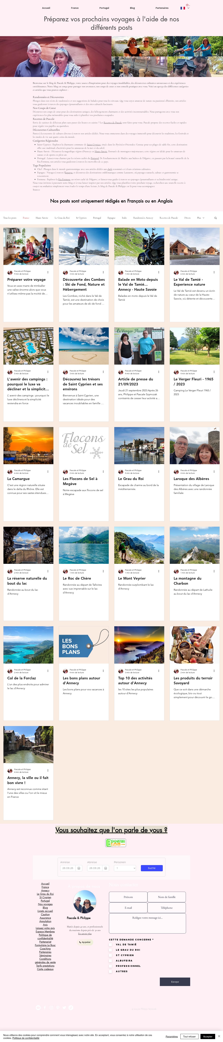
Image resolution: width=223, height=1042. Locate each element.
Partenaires (45, 952)
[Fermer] (219, 1036)
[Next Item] (217, 56)
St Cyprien (81, 217)
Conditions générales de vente (45, 960)
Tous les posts (9, 217)
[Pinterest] (57, 1007)
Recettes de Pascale (113, 122)
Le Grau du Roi (62, 217)
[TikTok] (70, 1007)
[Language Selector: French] (184, 8)
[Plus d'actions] (49, 272)
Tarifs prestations (45, 965)
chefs (109, 169)
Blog (45, 907)
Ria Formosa (64, 179)
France (26, 217)
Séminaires (45, 955)
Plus (199, 217)
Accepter (207, 1036)
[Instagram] (51, 1007)
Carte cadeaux (45, 969)
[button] (215, 218)
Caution (45, 914)
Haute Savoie (42, 217)
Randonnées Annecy (143, 217)
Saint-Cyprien (94, 144)
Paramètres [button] (172, 1036)
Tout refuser (189, 1036)
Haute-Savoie (101, 151)
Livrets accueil (45, 911)
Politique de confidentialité (25, 1038)
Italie (124, 217)
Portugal (95, 158)
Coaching (45, 948)
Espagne (69, 172)
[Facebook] (44, 1007)
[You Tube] (38, 1007)
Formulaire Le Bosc (45, 945)
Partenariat (45, 942)
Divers (187, 217)
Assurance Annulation (45, 919)
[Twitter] (64, 1007)
